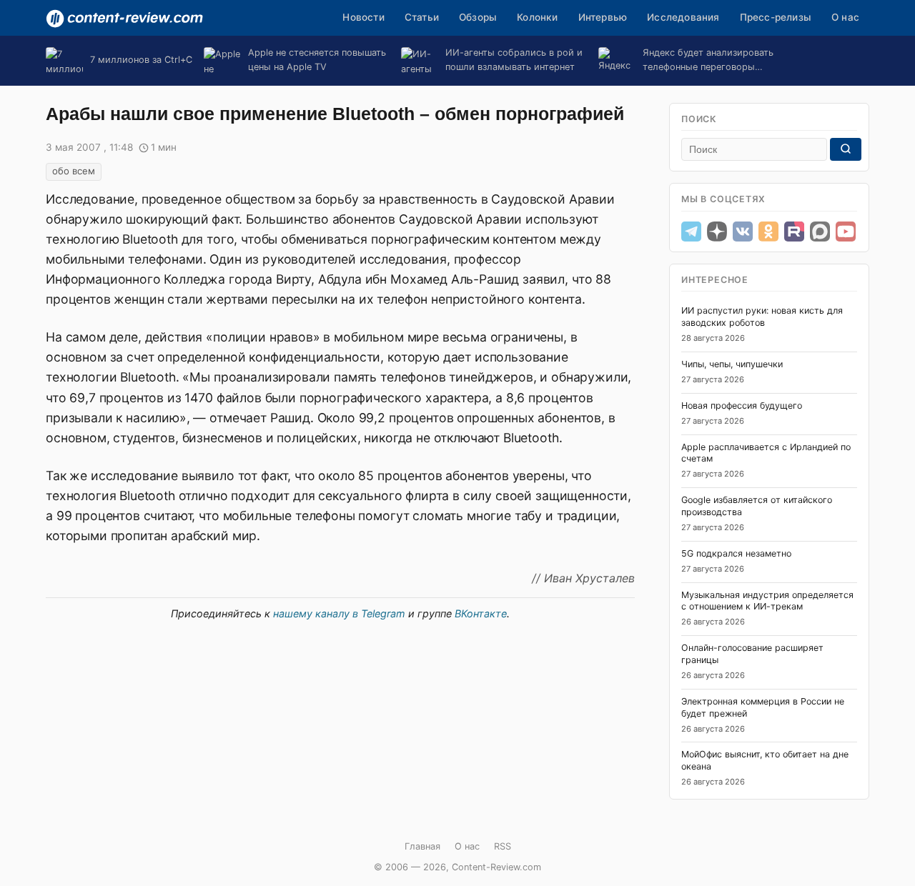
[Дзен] (717, 232)
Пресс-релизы (775, 17)
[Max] (820, 232)
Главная (422, 846)
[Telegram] (691, 232)
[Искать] (845, 149)
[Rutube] (794, 232)
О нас (845, 17)
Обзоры (478, 17)
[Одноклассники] (768, 232)
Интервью (603, 17)
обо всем (73, 170)
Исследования (683, 17)
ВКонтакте (481, 613)
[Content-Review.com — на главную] (124, 19)
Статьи (422, 17)
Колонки (537, 17)
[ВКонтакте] (743, 232)
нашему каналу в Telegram (339, 613)
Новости (363, 17)
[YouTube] (846, 232)
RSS (502, 846)
